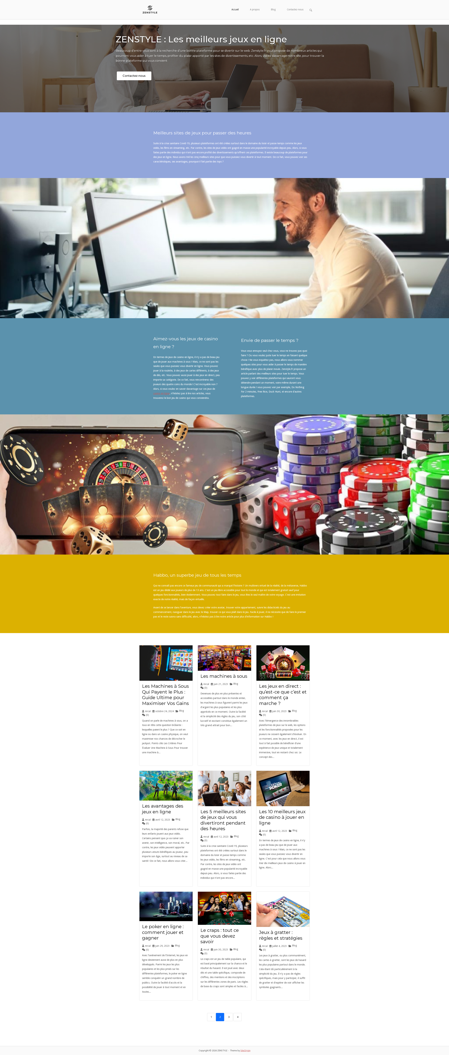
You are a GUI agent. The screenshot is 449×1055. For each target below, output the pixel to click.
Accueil (235, 9)
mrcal (148, 711)
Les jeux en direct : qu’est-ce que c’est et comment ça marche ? (283, 694)
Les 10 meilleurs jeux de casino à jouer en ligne (282, 817)
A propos (255, 9)
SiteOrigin (245, 1050)
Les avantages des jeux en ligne (162, 809)
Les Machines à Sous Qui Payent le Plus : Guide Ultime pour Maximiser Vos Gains (165, 694)
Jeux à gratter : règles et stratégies (280, 935)
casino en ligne (161, 393)
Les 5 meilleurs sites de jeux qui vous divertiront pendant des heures (223, 820)
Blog (273, 9)
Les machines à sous (223, 676)
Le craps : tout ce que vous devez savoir (219, 935)
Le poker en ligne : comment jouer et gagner (163, 932)
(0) (147, 715)
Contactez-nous (295, 9)
